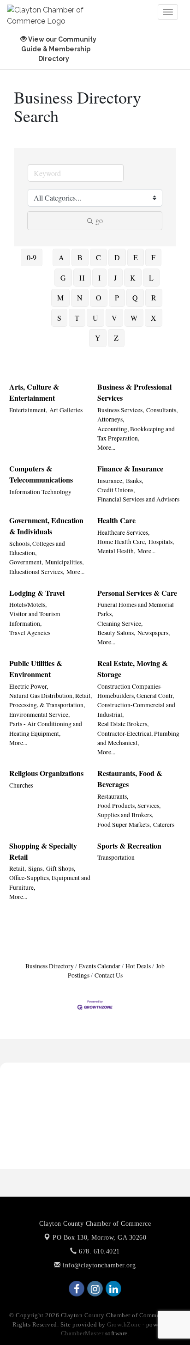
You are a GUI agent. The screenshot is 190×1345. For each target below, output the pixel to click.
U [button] (95, 318)
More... (106, 447)
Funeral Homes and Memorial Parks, (135, 609)
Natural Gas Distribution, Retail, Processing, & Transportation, (50, 700)
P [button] (117, 297)
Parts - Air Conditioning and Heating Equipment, (45, 728)
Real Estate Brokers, (122, 724)
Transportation (116, 857)
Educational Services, (36, 572)
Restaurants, (112, 796)
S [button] (59, 318)
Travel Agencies (29, 633)
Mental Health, (116, 551)
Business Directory (49, 966)
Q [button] (135, 297)
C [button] (98, 257)
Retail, (17, 868)
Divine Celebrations (38, 1132)
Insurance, (110, 481)
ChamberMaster (82, 1333)
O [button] (98, 297)
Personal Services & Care (137, 592)
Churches (21, 785)
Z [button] (116, 337)
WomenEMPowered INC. (46, 1073)
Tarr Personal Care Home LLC (53, 1117)
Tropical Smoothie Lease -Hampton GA (68, 1088)
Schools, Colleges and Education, (37, 548)
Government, (26, 562)
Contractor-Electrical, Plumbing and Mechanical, (138, 738)
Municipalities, (64, 562)
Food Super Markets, (124, 824)
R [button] (153, 297)
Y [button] (98, 337)
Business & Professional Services (134, 392)
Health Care (116, 520)
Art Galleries (66, 410)
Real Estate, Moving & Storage (132, 668)
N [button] (80, 297)
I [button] (99, 277)
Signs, (36, 868)
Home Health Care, (121, 542)
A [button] (61, 257)
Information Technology (40, 492)
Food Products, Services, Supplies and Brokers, (128, 810)
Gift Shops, (60, 868)
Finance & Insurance (130, 468)
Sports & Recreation (129, 845)
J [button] (115, 277)
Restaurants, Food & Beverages (129, 778)
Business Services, (120, 410)
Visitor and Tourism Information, (34, 618)
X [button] (153, 318)
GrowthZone (124, 1324)
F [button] (153, 257)
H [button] (82, 277)
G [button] (63, 277)
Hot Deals (138, 966)
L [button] (151, 277)
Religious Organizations (46, 773)
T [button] (77, 318)
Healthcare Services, (123, 532)
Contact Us (109, 975)
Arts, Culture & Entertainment (34, 392)
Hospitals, (161, 542)
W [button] (134, 318)
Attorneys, (110, 419)
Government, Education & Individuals (46, 526)
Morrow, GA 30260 (99, 1237)
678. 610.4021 (98, 1251)
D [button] (117, 257)
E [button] (135, 257)
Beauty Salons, (116, 633)
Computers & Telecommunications (41, 474)
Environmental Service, (39, 714)
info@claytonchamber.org (98, 1265)
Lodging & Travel (37, 592)
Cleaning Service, (119, 623)
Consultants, (162, 410)
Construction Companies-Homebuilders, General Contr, (135, 691)
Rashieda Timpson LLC (43, 1103)
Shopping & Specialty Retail (43, 851)
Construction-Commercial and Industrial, (136, 709)
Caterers (163, 824)
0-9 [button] (31, 257)
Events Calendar (99, 966)
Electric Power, (28, 686)
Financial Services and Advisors (138, 499)
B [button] (80, 257)
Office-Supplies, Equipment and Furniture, (49, 882)
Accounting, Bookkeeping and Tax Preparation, (136, 433)
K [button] (133, 277)
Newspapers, (153, 633)
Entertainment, (28, 410)
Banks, (134, 481)
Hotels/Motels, (28, 604)
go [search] (99, 220)
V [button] (114, 318)
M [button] (60, 297)
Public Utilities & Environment (35, 668)
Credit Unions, (116, 490)
